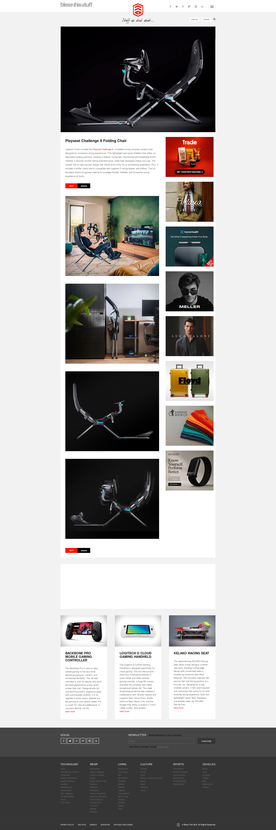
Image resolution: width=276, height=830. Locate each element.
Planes (206, 787)
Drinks (143, 771)
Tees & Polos (95, 802)
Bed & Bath (123, 778)
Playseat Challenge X (103, 149)
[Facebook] (170, 6)
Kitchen (121, 787)
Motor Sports (178, 778)
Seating (121, 799)
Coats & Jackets (97, 775)
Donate (143, 768)
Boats (205, 768)
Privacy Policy (67, 825)
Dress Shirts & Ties (98, 781)
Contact (93, 825)
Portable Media (67, 796)
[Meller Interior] (190, 291)
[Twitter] (176, 6)
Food (142, 775)
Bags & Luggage (97, 771)
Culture (146, 764)
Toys (120, 808)
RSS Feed (82, 825)
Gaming (64, 784)
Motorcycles (208, 784)
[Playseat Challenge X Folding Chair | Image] (138, 79)
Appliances (123, 768)
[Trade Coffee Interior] (190, 157)
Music (143, 781)
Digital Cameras (68, 781)
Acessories (95, 768)
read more (70, 711)
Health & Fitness (180, 771)
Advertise (105, 825)
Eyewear (94, 784)
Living (122, 764)
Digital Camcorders (69, 778)
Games (121, 784)
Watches (93, 811)
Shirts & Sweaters (97, 793)
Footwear (94, 787)
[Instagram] (196, 6)
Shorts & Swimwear (98, 796)
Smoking (144, 787)
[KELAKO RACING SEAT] (192, 630)
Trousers (93, 805)
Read (142, 784)
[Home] (138, 9)
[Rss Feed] (202, 6)
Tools (63, 799)
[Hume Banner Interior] (190, 247)
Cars (205, 771)
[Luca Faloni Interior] (190, 336)
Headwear (94, 790)
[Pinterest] (183, 6)
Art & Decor (123, 771)
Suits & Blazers (96, 799)
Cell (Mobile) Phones (70, 771)
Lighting (121, 790)
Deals (92, 778)
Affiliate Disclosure (123, 825)
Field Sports (178, 768)
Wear (94, 764)
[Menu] (211, 6)
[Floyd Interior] (190, 381)
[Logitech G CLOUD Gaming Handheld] (138, 630)
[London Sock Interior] (190, 426)
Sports (178, 764)
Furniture (122, 781)
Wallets (93, 808)
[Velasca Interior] (190, 202)
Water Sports (178, 784)
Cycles (205, 778)
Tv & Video (65, 802)
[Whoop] (190, 471)
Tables (121, 805)
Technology (69, 764)
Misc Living (123, 796)
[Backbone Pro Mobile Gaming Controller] (84, 630)
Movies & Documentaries (151, 778)
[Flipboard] (189, 6)
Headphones (66, 787)
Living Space (123, 793)
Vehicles (209, 764)
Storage (121, 802)
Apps (63, 768)
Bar (119, 775)
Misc (205, 781)
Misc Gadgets (66, 793)
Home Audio (66, 790)
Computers (65, 775)
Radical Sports (179, 781)
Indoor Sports (179, 775)
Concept (206, 775)
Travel (143, 790)
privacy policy (163, 746)
